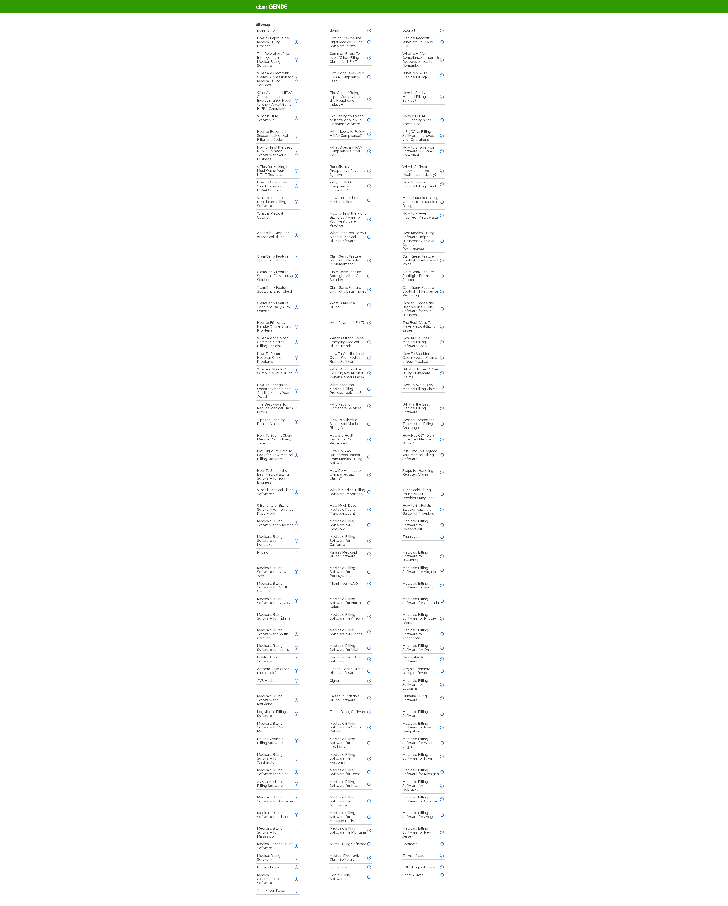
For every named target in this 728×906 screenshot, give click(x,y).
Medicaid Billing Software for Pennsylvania (342, 572)
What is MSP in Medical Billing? (415, 75)
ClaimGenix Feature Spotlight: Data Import (348, 289)
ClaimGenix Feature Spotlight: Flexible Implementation (345, 260)
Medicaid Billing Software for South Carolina (272, 634)
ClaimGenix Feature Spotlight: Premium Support (418, 276)
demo (334, 30)
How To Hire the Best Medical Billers (347, 200)
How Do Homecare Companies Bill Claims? (345, 474)
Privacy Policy (268, 867)
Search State (413, 875)
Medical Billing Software (268, 858)
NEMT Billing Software (348, 844)
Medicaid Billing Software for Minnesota (342, 801)
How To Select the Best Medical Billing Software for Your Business (273, 476)
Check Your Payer (271, 891)
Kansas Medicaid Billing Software (343, 554)
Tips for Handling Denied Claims (271, 422)
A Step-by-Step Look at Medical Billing (274, 235)
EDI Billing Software (418, 867)
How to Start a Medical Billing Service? (414, 96)
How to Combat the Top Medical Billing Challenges (418, 424)
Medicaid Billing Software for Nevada (274, 601)
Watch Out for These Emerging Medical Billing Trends (347, 342)
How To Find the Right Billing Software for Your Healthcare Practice (348, 219)
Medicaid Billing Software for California (342, 540)
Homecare (338, 867)
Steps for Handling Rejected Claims (417, 473)
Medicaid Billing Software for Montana (348, 830)
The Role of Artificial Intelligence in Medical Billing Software (273, 59)
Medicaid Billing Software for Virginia (419, 570)
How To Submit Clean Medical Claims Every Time (274, 439)
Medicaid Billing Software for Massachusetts (342, 817)
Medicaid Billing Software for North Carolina (272, 587)
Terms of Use (413, 856)
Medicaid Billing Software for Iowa (417, 757)
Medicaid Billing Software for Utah (344, 648)
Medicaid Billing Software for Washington (269, 758)
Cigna (334, 681)
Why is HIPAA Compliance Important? (341, 186)
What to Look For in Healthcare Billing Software (273, 202)
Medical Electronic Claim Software (345, 858)
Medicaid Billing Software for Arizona (346, 617)
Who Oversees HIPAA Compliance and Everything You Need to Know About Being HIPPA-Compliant (275, 100)
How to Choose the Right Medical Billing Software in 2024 (346, 42)
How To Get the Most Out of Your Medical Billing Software (347, 357)
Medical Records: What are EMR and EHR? (417, 42)
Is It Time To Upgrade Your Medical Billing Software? (419, 455)
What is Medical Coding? (270, 215)
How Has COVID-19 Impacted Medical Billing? (418, 439)
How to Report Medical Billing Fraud (419, 184)
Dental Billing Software (340, 877)
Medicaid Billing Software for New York (271, 572)
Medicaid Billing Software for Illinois (273, 648)
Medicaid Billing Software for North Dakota (345, 603)
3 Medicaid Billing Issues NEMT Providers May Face (418, 494)
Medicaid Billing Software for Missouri (347, 784)
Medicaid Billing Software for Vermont (420, 585)
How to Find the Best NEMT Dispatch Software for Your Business (274, 153)
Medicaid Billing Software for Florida (346, 632)
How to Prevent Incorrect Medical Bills (420, 215)
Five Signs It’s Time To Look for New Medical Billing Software (275, 455)
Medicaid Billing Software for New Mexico (271, 727)
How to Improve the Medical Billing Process (273, 42)
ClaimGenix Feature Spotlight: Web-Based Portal (420, 260)
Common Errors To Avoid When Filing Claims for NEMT (345, 57)
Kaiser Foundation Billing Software (344, 698)
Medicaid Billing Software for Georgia (419, 799)
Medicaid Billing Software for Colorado (420, 601)
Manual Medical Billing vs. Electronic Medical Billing (420, 202)
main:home (266, 30)
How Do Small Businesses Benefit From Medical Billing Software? (346, 457)
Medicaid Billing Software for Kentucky (269, 540)
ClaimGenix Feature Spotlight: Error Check (275, 289)
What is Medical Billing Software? (275, 492)
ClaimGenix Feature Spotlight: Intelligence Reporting (420, 291)
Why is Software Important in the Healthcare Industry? (419, 170)
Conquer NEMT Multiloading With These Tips (416, 120)
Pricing (262, 552)
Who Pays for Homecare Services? (346, 406)
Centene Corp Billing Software (346, 659)
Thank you (411, 537)
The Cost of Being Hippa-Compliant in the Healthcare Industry (345, 98)
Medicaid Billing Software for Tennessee (415, 634)
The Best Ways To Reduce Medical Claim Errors (275, 408)
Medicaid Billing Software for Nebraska (415, 785)
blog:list (408, 30)
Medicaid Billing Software (415, 714)
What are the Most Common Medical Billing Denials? (272, 342)
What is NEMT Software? (268, 118)
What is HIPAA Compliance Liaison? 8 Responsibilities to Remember (420, 59)
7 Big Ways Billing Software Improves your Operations (418, 135)
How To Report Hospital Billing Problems (269, 357)
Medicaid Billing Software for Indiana (273, 617)
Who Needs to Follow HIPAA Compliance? (347, 134)
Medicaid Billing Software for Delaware (342, 525)
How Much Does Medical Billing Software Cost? (415, 342)
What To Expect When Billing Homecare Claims (420, 373)
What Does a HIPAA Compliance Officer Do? (346, 151)
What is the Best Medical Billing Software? (416, 408)
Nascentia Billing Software (416, 659)
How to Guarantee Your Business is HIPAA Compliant (272, 186)
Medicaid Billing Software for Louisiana (415, 684)
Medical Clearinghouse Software (268, 879)
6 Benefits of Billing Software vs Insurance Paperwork (275, 509)
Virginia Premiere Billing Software (416, 671)
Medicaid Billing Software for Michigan (420, 772)
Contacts (409, 844)
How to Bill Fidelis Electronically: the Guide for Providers (418, 509)
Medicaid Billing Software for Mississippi (269, 832)
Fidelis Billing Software (267, 659)
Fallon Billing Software (348, 712)
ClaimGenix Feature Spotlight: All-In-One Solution (346, 276)
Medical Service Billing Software (275, 846)
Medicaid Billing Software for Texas (345, 772)
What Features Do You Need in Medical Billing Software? (348, 237)
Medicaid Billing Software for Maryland (269, 700)
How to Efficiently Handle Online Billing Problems (274, 326)
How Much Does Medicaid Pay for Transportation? (343, 509)
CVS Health (266, 681)
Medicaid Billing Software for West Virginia (417, 743)
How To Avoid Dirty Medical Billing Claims (419, 387)
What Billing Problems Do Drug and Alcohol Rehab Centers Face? (348, 373)
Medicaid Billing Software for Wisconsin (342, 758)
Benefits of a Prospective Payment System (347, 170)
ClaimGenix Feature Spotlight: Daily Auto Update (273, 307)
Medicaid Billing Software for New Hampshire (417, 727)
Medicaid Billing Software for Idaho (272, 815)
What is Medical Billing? (343, 305)
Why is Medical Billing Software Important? (347, 492)
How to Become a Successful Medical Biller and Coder (272, 135)
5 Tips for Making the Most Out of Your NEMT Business (274, 170)
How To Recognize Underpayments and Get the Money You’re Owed (274, 391)
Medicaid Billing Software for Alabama (275, 799)
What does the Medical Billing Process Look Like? (345, 389)
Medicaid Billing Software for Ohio (417, 648)
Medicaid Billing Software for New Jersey (417, 832)
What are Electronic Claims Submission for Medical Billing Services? (275, 79)
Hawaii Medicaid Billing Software (270, 741)
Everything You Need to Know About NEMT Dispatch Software (347, 120)
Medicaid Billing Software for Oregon (419, 815)
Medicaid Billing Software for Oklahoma (342, 743)
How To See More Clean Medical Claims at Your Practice (419, 357)
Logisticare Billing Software (271, 714)
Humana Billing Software (414, 698)
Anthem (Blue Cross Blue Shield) (273, 671)
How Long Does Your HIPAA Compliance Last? (347, 77)
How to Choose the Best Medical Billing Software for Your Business (418, 309)
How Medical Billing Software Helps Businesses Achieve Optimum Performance (418, 241)
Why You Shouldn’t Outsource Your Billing (275, 371)
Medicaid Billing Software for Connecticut (415, 525)
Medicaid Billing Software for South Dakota (345, 727)
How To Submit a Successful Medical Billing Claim (345, 424)
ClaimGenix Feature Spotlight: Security (273, 258)
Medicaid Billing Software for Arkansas (275, 523)
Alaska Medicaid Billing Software (270, 784)
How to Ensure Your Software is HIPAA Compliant (418, 151)
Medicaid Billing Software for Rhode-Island (419, 618)
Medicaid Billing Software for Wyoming (415, 556)
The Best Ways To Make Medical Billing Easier (419, 326)
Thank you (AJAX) (344, 583)
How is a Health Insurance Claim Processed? (342, 439)
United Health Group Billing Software (347, 671)
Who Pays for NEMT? (347, 323)
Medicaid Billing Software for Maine (273, 772)
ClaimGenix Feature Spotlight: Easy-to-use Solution (275, 276)
